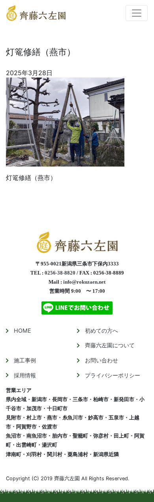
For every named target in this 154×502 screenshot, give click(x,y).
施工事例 (25, 360)
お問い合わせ (101, 360)
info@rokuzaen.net (84, 282)
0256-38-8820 (60, 273)
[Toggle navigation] (137, 13)
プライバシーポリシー (112, 375)
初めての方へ (101, 330)
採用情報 (25, 375)
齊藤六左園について (110, 345)
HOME (22, 330)
